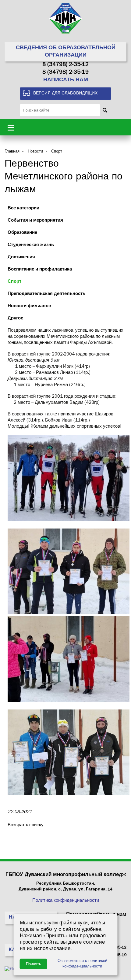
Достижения (21, 257)
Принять (33, 964)
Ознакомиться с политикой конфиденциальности (82, 964)
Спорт (56, 152)
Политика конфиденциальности (65, 901)
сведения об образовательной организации (65, 52)
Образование (22, 233)
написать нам (65, 80)
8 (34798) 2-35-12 (65, 65)
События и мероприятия (35, 221)
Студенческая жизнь (31, 245)
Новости (35, 152)
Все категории (23, 208)
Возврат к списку (26, 825)
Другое (15, 318)
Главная (12, 152)
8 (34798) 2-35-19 (65, 73)
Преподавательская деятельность (46, 294)
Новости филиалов (29, 306)
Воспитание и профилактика (40, 269)
